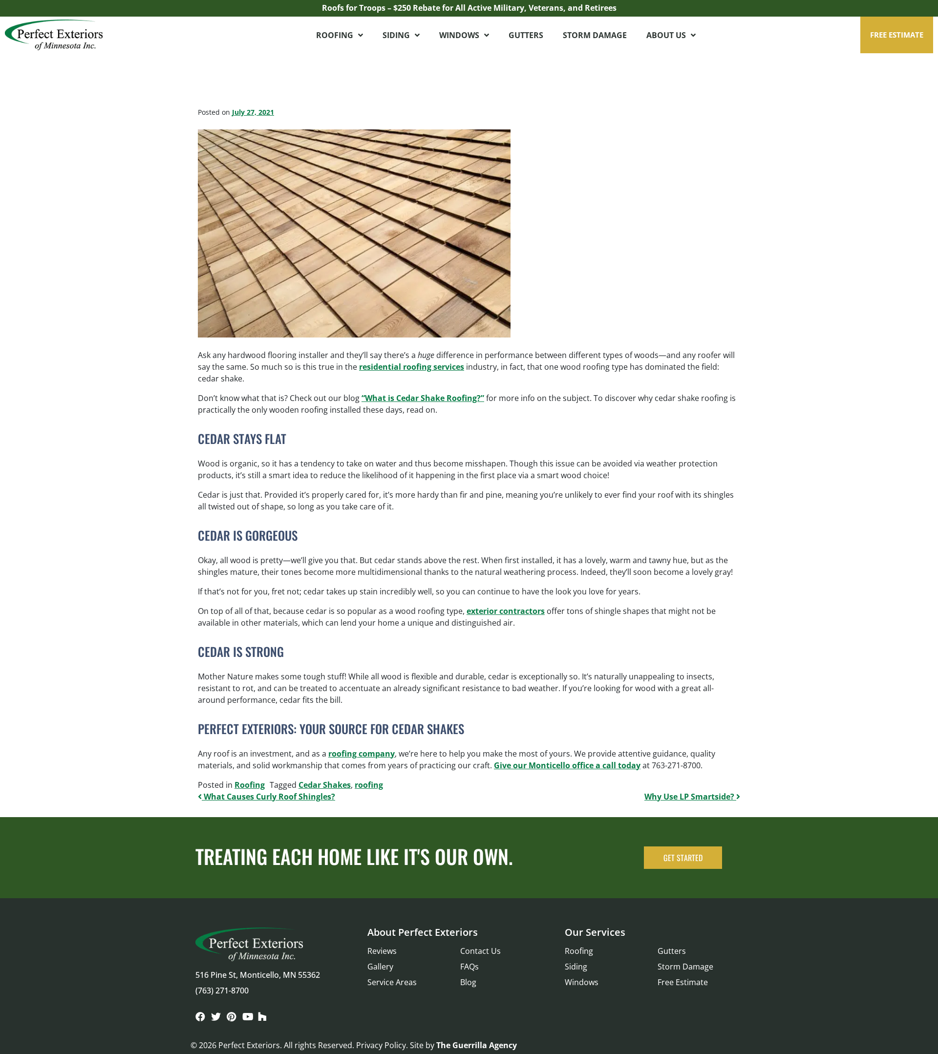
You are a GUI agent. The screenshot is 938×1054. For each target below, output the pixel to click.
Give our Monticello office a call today (567, 765)
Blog (468, 982)
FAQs (469, 966)
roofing (369, 785)
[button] (896, 35)
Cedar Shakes (324, 785)
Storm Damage (595, 35)
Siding (396, 35)
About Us (666, 35)
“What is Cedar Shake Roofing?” (423, 398)
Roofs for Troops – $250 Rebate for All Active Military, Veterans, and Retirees (469, 7)
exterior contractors (506, 611)
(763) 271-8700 (222, 990)
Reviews (382, 951)
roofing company (361, 753)
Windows (459, 35)
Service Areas (392, 982)
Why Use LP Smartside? (690, 796)
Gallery (380, 966)
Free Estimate (683, 982)
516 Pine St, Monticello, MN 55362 (257, 975)
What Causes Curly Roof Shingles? (268, 796)
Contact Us (480, 951)
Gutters (526, 35)
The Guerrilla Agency (476, 1045)
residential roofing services (411, 366)
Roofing (334, 35)
